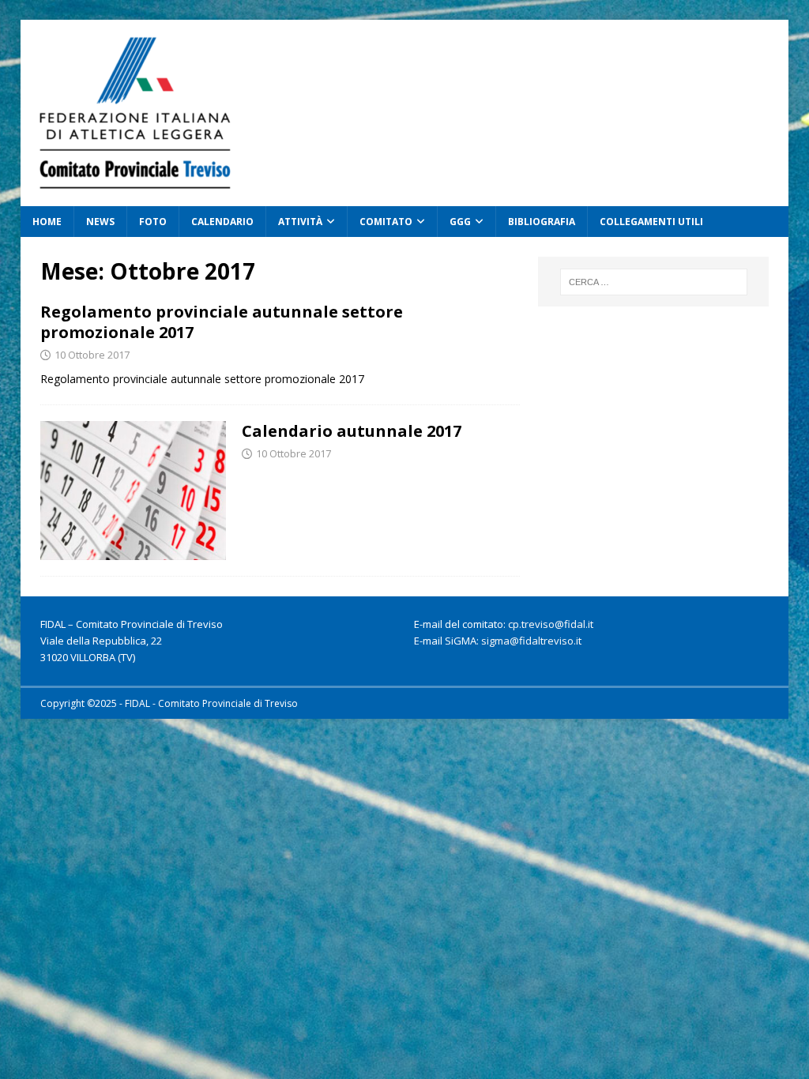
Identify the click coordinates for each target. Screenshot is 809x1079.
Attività (300, 221)
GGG (460, 221)
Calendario (222, 221)
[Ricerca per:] (654, 282)
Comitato (385, 221)
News (100, 221)
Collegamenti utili (651, 221)
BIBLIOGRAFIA (541, 221)
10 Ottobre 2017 (92, 355)
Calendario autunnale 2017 (351, 431)
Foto (153, 221)
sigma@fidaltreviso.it (531, 640)
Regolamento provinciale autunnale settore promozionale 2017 (221, 322)
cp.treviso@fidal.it (550, 624)
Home (47, 221)
